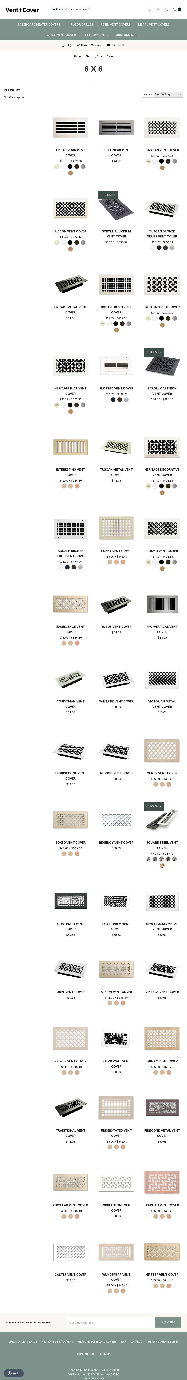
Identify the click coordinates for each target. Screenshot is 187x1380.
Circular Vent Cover (70, 1205)
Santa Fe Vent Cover (116, 701)
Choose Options (70, 127)
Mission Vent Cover (116, 773)
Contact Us (118, 45)
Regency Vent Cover (116, 842)
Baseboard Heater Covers (39, 24)
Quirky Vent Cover (162, 1061)
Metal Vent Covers (154, 24)
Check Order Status (22, 1341)
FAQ (68, 45)
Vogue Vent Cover (116, 626)
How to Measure (91, 45)
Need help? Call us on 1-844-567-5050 (71, 10)
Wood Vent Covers (62, 35)
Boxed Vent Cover (71, 842)
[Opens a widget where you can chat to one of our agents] (14, 1373)
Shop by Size (95, 35)
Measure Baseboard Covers (97, 1341)
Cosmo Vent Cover (162, 551)
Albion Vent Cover (116, 992)
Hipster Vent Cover (162, 1274)
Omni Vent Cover (71, 992)
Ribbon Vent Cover (70, 231)
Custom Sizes (127, 35)
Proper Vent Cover (70, 1061)
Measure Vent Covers (57, 1341)
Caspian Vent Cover (162, 150)
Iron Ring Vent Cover (162, 307)
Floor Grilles (82, 24)
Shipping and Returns (163, 1341)
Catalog (137, 1341)
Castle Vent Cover (71, 1274)
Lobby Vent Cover (116, 551)
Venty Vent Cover (162, 773)
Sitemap (104, 1354)
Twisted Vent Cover (162, 1205)
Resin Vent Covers (116, 24)
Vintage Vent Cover (162, 992)
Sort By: (148, 94)
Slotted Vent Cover (116, 388)
